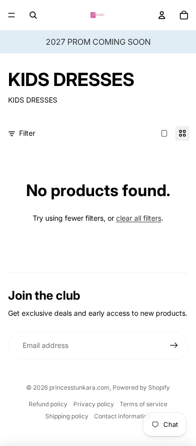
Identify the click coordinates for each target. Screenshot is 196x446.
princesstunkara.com (79, 387)
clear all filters (138, 218)
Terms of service (143, 404)
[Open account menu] (162, 15)
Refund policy (48, 404)
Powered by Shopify (141, 387)
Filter (27, 133)
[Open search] (33, 15)
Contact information (122, 416)
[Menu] (11, 15)
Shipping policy (66, 416)
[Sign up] (173, 345)
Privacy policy (93, 404)
